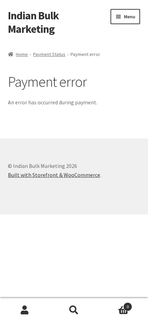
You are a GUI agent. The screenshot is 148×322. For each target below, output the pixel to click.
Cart (114, 304)
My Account (24, 310)
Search (73, 310)
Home (22, 54)
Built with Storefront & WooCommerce (54, 174)
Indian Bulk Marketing (33, 22)
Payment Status (49, 54)
